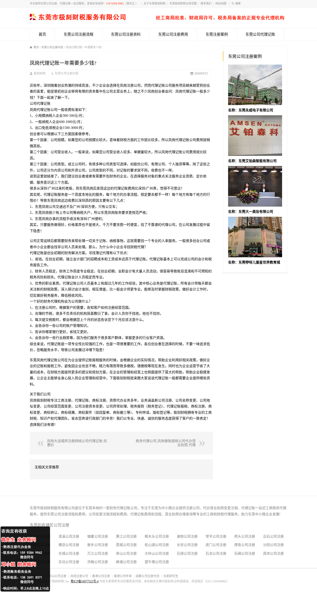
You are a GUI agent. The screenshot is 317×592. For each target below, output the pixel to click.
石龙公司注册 (216, 553)
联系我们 (206, 3)
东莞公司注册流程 (78, 34)
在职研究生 (170, 576)
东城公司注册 (68, 553)
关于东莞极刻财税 (154, 3)
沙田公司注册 (273, 545)
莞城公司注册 (126, 545)
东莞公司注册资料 (126, 34)
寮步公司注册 (97, 545)
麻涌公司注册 (126, 562)
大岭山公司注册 (157, 553)
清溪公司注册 (68, 536)
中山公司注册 (57, 576)
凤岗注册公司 (79, 576)
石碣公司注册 (244, 553)
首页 (42, 34)
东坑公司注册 (68, 562)
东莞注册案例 (217, 34)
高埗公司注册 (273, 553)
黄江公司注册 (126, 536)
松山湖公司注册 (157, 545)
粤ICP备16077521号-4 (85, 581)
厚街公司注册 (244, 545)
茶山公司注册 (126, 553)
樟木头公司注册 (157, 536)
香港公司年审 (123, 576)
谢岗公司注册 (187, 536)
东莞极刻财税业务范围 (183, 3)
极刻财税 (40, 73)
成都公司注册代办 (147, 576)
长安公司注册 (187, 545)
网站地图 (221, 3)
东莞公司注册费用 (173, 34)
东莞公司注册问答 (67, 73)
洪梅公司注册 (97, 562)
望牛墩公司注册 (157, 562)
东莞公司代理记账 (260, 34)
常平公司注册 (216, 536)
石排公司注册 (187, 553)
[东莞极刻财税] (157, 19)
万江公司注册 (97, 553)
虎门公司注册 (216, 545)
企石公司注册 (273, 536)
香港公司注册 (101, 576)
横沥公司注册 (68, 545)
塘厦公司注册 (97, 536)
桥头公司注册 (244, 536)
